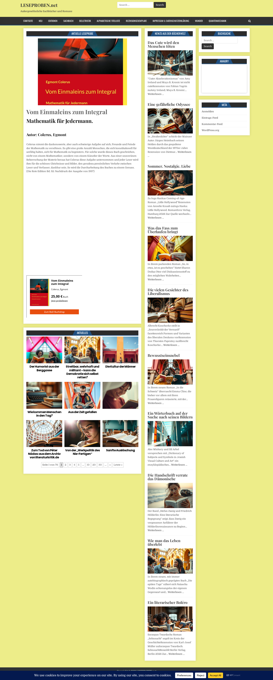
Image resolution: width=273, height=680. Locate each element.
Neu (40, 21)
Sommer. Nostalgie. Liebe (169, 166)
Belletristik (85, 21)
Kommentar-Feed (212, 124)
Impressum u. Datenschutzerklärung (171, 21)
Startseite (28, 21)
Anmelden (208, 111)
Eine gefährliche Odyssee (169, 104)
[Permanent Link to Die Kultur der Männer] (120, 350)
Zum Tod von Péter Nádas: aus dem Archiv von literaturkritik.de (44, 453)
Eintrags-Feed (210, 117)
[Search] (249, 21)
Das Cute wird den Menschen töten (163, 44)
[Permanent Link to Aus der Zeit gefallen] (82, 395)
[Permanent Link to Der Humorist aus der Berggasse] (44, 350)
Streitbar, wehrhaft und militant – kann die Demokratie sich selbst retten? (82, 371)
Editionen (52, 21)
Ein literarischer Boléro (167, 602)
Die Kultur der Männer (120, 366)
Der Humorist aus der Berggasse (44, 368)
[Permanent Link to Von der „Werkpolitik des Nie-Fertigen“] (82, 433)
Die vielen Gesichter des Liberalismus (168, 291)
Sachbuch (68, 21)
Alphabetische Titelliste (108, 21)
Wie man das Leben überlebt (164, 542)
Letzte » (118, 464)
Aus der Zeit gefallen (82, 412)
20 (94, 464)
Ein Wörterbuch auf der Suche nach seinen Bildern (170, 415)
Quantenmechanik (217, 21)
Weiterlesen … (156, 94)
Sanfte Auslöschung (120, 450)
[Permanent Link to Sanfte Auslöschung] (120, 433)
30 (100, 464)
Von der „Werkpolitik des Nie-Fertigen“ (82, 452)
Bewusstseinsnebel (164, 355)
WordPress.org (210, 130)
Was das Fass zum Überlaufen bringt (163, 229)
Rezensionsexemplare (136, 21)
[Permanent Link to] (120, 395)
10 (88, 464)
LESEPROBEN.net (38, 5)
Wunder (199, 21)
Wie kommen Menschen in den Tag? (44, 414)
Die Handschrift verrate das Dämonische (168, 476)
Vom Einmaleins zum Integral (66, 112)
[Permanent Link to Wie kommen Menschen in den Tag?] (44, 395)
